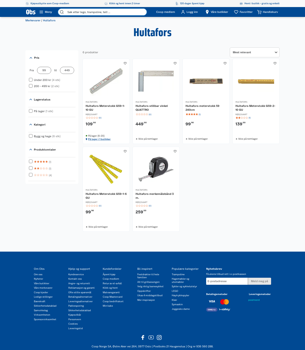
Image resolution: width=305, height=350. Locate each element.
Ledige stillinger (43, 296)
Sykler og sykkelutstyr (184, 286)
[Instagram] (159, 337)
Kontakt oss (75, 278)
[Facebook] (143, 337)
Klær (174, 300)
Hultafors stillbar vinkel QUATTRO (152, 107)
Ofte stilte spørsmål (79, 292)
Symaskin (177, 304)
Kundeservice (76, 274)
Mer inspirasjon (146, 300)
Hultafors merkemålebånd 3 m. (155, 195)
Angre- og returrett (79, 283)
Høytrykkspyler (180, 295)
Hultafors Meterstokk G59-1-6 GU (106, 195)
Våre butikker (41, 283)
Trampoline (178, 274)
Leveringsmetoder (260, 294)
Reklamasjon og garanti (81, 287)
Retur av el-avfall (112, 283)
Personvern (74, 319)
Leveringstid (75, 328)
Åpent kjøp (109, 274)
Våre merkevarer (43, 287)
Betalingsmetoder (217, 294)
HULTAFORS (91, 102)
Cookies (73, 323)
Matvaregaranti (111, 292)
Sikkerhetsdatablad (45, 305)
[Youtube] (151, 337)
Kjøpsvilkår (74, 314)
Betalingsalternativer (80, 296)
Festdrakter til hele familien (148, 276)
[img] (106, 118)
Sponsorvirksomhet (45, 319)
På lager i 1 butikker (99, 139)
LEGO (175, 291)
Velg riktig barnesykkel (150, 286)
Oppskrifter (144, 291)
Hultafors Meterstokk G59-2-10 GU (255, 107)
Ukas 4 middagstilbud (150, 295)
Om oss (38, 274)
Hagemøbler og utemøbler (180, 280)
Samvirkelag (41, 310)
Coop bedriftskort (113, 301)
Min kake (108, 305)
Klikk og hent (110, 287)
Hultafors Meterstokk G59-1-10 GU (105, 107)
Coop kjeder (41, 292)
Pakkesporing (76, 305)
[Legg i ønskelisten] (125, 63)
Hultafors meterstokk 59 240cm (202, 107)
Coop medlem (111, 278)
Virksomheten (42, 314)
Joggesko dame (181, 309)
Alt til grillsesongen (148, 282)
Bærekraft (39, 301)
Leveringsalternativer (80, 301)
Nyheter (38, 278)
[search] (61, 12)
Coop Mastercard (112, 296)
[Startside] (30, 12)
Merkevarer (32, 20)
